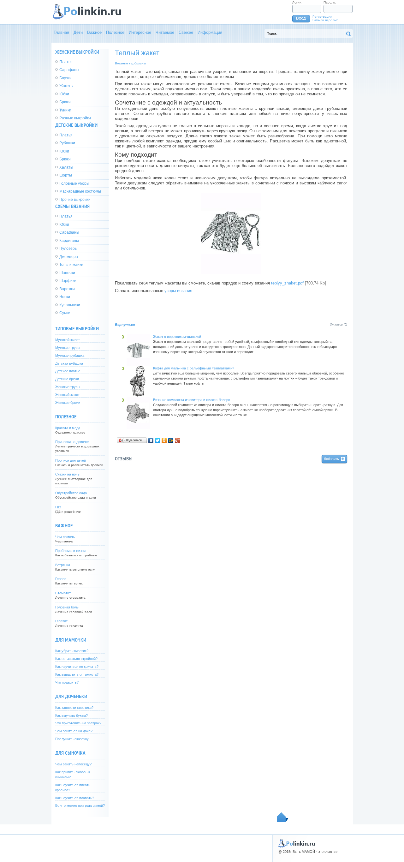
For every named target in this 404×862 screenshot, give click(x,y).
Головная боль (67, 607)
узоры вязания (178, 291)
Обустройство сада (71, 493)
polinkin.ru (302, 844)
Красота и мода (67, 428)
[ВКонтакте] (151, 440)
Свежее (186, 32)
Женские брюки (67, 402)
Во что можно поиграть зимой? (80, 805)
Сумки (64, 313)
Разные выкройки (75, 118)
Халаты (66, 167)
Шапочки (67, 273)
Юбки (64, 94)
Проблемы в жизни (70, 551)
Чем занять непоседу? (73, 764)
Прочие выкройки (75, 199)
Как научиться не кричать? (76, 666)
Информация (210, 32)
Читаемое (165, 32)
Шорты (65, 175)
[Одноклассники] (164, 440)
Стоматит (63, 593)
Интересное (140, 32)
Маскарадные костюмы (80, 191)
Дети (78, 32)
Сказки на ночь (67, 474)
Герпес (60, 579)
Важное (94, 32)
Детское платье (67, 371)
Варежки (67, 289)
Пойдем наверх (282, 817)
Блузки (65, 78)
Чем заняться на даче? (73, 731)
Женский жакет (67, 395)
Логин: (297, 2)
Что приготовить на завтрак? (78, 723)
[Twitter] (157, 440)
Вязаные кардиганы (130, 63)
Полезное (115, 32)
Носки (64, 297)
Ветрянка (62, 565)
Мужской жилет (67, 340)
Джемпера (68, 256)
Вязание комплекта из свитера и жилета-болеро (191, 400)
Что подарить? (67, 682)
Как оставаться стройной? (76, 659)
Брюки (65, 102)
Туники (65, 110)
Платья (66, 62)
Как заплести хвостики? (74, 707)
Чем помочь (65, 537)
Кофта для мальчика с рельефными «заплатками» (193, 368)
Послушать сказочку (72, 739)
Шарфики (67, 280)
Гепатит (61, 621)
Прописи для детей (70, 460)
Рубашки (67, 143)
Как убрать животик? (71, 651)
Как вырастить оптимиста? (76, 674)
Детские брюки (67, 379)
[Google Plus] (177, 440)
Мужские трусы (67, 348)
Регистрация (322, 16)
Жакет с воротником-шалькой (177, 336)
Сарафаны (69, 70)
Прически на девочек (72, 442)
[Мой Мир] (171, 440)
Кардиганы (69, 240)
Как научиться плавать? (74, 798)
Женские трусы (67, 387)
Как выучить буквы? (71, 715)
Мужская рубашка (69, 355)
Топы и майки (71, 264)
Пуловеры (68, 248)
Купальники (69, 305)
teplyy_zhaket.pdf (287, 283)
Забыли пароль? (325, 20)
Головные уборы (74, 183)
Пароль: (330, 2)
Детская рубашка (69, 363)
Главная (61, 32)
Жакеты (66, 86)
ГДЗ (58, 507)
